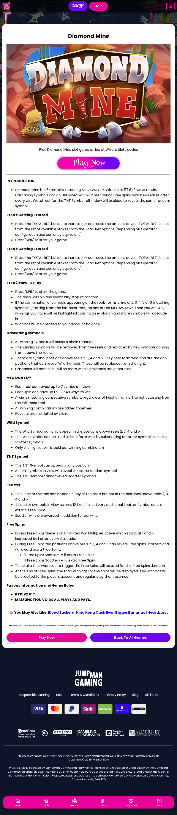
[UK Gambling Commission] (88, 733)
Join (99, 6)
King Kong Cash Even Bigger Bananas (110, 612)
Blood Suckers (61, 612)
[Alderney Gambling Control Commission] (144, 733)
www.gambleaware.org (100, 755)
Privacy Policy (116, 695)
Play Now (47, 637)
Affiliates (151, 695)
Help (59, 695)
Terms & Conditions (84, 695)
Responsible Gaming (34, 695)
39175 (60, 771)
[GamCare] (26, 733)
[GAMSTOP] (62, 733)
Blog (135, 695)
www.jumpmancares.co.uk (141, 755)
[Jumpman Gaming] (88, 684)
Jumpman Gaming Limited (64, 768)
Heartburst (157, 612)
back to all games (130, 637)
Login (78, 6)
